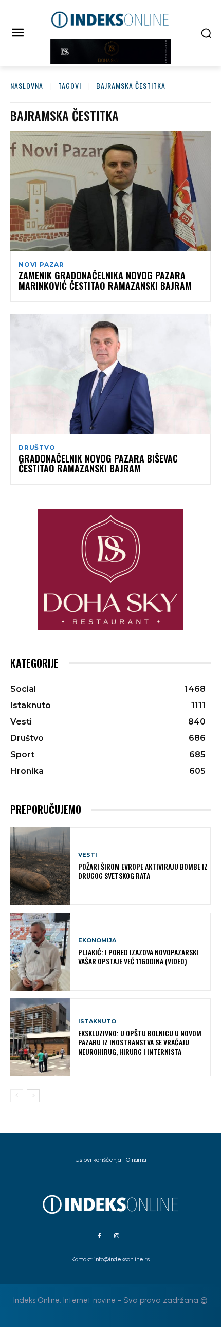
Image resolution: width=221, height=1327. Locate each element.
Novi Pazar (41, 265)
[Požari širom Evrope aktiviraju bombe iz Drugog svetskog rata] (40, 866)
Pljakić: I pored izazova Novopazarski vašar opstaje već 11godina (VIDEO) (138, 957)
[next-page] (33, 1095)
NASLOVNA (26, 85)
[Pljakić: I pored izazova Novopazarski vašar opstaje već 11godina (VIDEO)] (40, 952)
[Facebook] (99, 1236)
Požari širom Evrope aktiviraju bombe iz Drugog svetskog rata (143, 871)
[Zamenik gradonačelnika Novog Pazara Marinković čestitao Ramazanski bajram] (110, 191)
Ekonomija (97, 940)
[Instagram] (116, 1236)
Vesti (87, 855)
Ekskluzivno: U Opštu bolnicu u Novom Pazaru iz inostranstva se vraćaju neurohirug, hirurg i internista (139, 1042)
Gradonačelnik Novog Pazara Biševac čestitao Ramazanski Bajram (98, 463)
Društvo (37, 448)
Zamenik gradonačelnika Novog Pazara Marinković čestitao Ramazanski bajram (105, 280)
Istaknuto (97, 1021)
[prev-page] (16, 1095)
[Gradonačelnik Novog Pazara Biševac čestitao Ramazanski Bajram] (110, 374)
